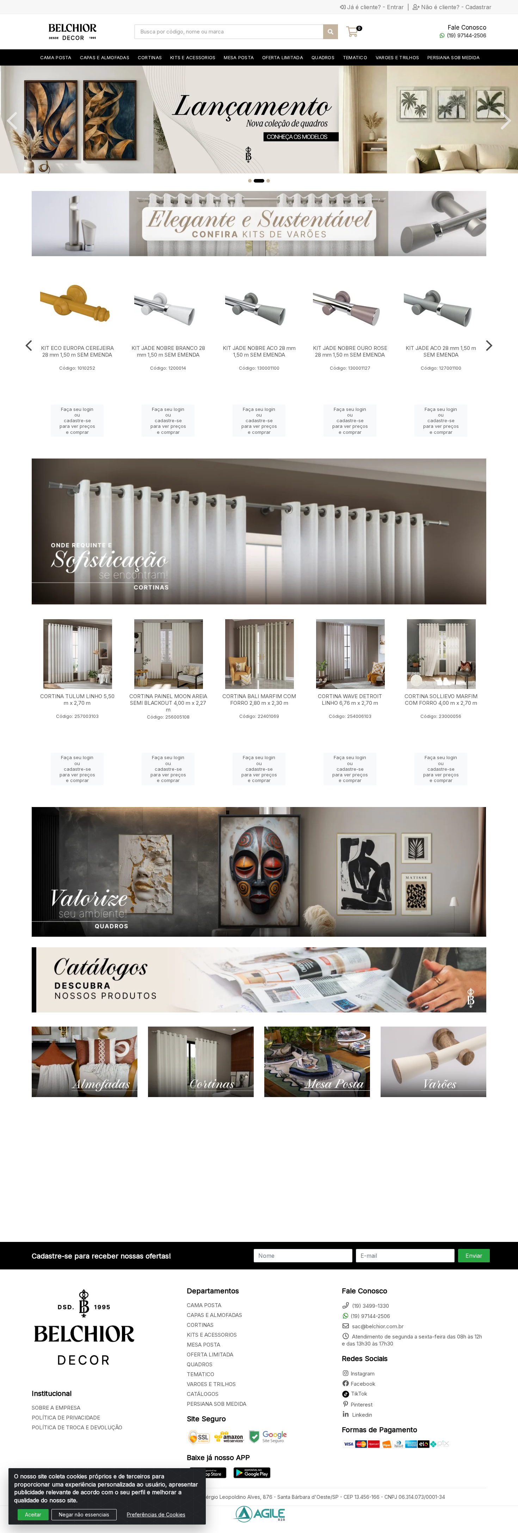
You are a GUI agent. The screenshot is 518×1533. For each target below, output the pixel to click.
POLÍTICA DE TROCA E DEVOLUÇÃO (77, 1427)
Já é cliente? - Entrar (375, 7)
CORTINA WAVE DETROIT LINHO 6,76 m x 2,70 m (350, 699)
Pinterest (361, 1404)
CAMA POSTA (204, 1305)
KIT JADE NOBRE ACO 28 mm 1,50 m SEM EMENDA (259, 351)
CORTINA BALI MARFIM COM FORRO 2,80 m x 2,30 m (259, 699)
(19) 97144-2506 (466, 35)
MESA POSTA (203, 1344)
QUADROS (199, 1364)
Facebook (363, 1383)
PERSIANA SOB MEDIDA (216, 1403)
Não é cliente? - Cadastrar (456, 7)
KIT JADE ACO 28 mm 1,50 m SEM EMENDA (441, 351)
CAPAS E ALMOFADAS (214, 1315)
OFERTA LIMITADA (210, 1354)
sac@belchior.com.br (377, 1326)
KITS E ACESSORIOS (212, 1334)
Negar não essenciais (84, 1514)
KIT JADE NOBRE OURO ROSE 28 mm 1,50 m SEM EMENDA (350, 351)
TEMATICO (200, 1374)
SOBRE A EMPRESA (56, 1407)
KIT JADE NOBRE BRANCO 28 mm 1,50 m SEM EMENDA (168, 351)
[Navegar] (12, 120)
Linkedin (361, 1414)
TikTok (358, 1393)
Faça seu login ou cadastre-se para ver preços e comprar (77, 420)
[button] (250, 181)
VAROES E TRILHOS (211, 1384)
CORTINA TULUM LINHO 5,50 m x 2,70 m (77, 699)
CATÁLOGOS (202, 1394)
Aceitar (33, 1514)
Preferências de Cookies (156, 1514)
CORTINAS (200, 1325)
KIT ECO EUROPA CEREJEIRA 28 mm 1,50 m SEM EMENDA (77, 351)
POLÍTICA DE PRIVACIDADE (66, 1417)
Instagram (363, 1373)
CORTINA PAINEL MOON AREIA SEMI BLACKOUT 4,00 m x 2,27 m (168, 703)
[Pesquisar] (330, 31)
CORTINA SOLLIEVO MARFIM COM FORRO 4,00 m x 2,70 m (441, 699)
